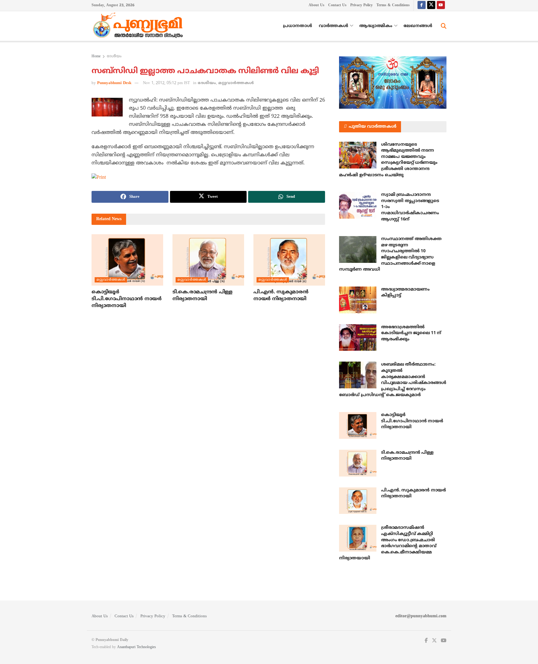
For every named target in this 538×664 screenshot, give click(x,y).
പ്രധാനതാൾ (297, 26)
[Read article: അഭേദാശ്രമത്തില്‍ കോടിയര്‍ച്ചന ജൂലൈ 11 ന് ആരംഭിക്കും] (357, 337)
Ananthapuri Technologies (136, 647)
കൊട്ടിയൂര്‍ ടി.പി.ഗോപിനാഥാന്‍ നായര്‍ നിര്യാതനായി (127, 299)
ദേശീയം (114, 56)
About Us (316, 5)
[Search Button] (443, 26)
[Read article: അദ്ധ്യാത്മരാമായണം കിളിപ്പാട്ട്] (357, 300)
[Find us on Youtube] (441, 5)
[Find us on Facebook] (422, 5)
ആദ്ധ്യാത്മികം (375, 26)
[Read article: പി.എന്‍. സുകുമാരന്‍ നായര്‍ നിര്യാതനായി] (289, 259)
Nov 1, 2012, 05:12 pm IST (166, 83)
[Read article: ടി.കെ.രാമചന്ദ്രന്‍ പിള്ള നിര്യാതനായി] (208, 259)
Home (96, 56)
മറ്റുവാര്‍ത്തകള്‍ (236, 83)
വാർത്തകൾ (333, 26)
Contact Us (337, 5)
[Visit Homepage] (139, 26)
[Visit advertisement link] (392, 82)
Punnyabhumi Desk (114, 83)
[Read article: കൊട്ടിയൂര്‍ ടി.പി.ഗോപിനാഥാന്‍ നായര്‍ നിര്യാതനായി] (127, 259)
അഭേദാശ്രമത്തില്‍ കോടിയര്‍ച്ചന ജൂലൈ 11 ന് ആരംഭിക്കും (411, 333)
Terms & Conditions (393, 5)
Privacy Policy (361, 5)
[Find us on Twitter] (431, 5)
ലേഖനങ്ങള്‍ (418, 26)
